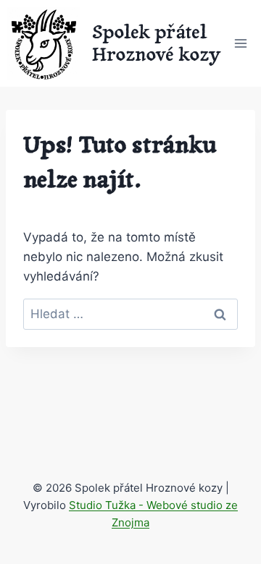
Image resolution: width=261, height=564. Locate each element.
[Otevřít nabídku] (240, 43)
